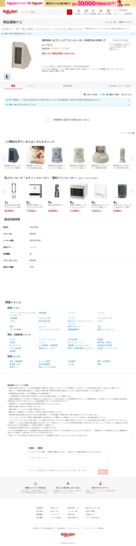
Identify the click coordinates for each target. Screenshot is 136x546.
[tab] (13, 86)
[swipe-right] (132, 158)
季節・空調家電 (27, 29)
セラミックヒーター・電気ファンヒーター (68, 29)
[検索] (69, 12)
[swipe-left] (4, 158)
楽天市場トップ (7, 29)
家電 (17, 29)
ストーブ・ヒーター (43, 29)
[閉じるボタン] (133, 34)
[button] (86, 12)
